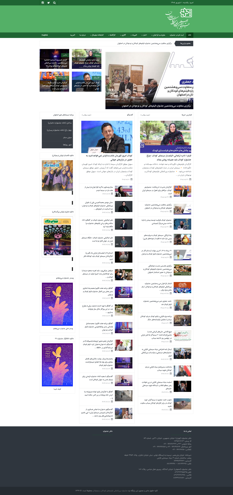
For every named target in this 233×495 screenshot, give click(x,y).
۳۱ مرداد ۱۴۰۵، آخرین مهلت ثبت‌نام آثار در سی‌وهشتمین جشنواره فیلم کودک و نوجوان (156, 252)
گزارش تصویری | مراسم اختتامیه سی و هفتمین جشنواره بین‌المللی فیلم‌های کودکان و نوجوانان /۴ (55, 63)
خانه (189, 35)
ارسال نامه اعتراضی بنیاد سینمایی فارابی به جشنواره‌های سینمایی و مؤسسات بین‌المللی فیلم (156, 352)
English (45, 35)
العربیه (72, 35)
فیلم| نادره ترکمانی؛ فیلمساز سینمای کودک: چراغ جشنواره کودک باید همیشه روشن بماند (86, 63)
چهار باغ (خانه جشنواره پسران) (59, 130)
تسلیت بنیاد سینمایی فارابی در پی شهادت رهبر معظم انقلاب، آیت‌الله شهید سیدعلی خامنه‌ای (157, 385)
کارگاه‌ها (113, 35)
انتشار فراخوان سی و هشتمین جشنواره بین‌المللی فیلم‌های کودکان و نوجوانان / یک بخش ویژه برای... (156, 287)
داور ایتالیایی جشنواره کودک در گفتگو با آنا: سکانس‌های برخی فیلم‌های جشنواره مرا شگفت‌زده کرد (97, 223)
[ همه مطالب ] (145, 115)
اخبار (145, 35)
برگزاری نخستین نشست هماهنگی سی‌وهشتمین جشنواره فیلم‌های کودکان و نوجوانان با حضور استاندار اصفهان (157, 269)
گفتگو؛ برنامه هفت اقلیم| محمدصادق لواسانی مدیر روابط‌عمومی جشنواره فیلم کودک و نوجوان (99, 327)
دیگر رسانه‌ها (62, 77)
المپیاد (134, 35)
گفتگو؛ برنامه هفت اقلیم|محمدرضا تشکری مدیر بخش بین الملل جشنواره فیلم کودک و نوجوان (98, 291)
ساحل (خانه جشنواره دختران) (60, 123)
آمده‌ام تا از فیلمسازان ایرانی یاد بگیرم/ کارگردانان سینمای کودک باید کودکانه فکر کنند (98, 256)
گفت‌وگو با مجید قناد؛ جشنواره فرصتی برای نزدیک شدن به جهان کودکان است (97, 378)
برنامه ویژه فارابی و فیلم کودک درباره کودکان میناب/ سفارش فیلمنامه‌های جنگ (156, 318)
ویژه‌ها (97, 55)
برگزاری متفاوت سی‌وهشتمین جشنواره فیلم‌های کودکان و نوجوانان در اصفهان (156, 106)
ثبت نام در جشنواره (177, 35)
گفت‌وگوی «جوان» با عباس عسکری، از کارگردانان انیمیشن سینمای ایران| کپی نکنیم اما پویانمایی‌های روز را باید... (97, 412)
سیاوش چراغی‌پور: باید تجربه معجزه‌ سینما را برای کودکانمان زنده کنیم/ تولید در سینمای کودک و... (97, 274)
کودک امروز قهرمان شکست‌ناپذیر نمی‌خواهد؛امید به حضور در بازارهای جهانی (86, 85)
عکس (65, 55)
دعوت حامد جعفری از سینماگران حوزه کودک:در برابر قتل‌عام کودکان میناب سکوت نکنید (156, 403)
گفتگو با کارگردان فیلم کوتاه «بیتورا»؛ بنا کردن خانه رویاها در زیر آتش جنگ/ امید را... (98, 395)
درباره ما (83, 35)
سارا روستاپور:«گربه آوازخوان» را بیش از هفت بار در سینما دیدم (99, 189)
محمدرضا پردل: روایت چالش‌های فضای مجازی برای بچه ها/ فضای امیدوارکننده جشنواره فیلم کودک (99, 362)
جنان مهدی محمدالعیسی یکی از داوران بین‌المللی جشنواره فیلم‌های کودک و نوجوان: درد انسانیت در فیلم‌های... (97, 206)
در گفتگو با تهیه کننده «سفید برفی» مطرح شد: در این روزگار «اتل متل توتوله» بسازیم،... (97, 309)
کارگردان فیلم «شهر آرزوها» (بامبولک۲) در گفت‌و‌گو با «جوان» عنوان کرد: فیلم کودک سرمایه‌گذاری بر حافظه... (98, 344)
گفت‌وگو (96, 77)
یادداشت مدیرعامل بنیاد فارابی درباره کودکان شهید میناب (158, 368)
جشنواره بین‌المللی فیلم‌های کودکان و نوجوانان (110, 490)
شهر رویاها (67, 144)
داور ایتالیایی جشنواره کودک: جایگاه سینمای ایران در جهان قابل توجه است (97, 239)
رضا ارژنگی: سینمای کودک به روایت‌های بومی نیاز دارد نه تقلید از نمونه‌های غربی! (157, 237)
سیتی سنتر (67, 137)
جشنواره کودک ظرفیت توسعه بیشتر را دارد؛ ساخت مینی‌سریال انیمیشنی (146, 43)
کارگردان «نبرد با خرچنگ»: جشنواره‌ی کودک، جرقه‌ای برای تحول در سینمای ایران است (54, 85)
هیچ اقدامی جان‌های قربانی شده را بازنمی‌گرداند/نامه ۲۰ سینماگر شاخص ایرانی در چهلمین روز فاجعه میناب (156, 335)
